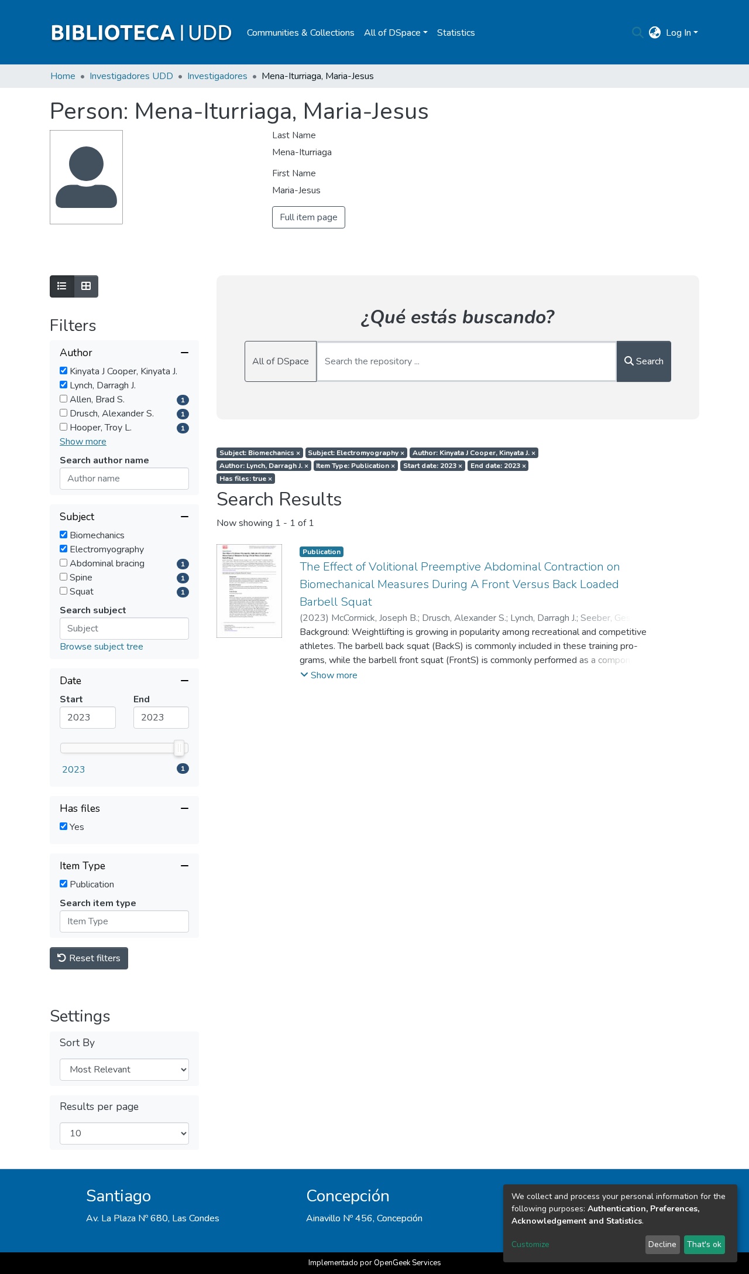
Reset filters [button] (94, 958)
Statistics (456, 32)
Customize (530, 1244)
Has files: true (245, 478)
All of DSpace (280, 361)
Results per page (99, 1107)
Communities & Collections (301, 32)
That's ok (704, 1244)
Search (649, 361)
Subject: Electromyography (356, 452)
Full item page (309, 217)
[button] (655, 33)
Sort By (77, 1043)
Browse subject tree (101, 646)
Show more (83, 441)
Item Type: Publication (355, 465)
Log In (678, 32)
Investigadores (217, 76)
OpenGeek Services (407, 1263)
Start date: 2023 (432, 465)
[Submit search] (638, 33)
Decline (662, 1244)
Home (62, 76)
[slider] (179, 748)
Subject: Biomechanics (259, 452)
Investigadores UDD (131, 76)
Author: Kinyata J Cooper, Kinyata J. (474, 452)
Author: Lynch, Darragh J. (263, 465)
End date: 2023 (498, 465)
